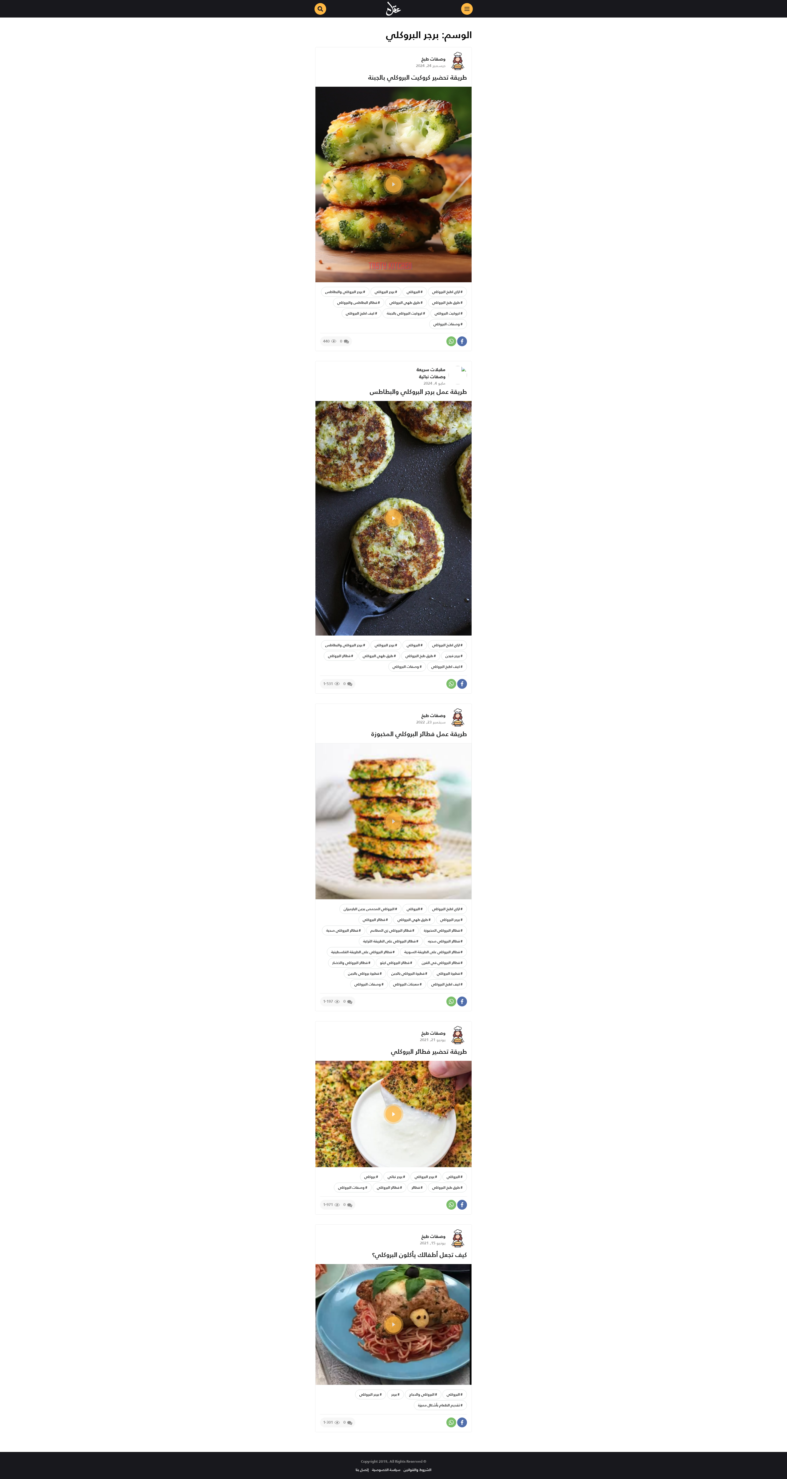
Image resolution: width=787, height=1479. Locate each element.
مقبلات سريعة (431, 369)
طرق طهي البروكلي (405, 302)
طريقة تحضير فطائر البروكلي (429, 1051)
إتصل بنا (362, 1470)
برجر (394, 1394)
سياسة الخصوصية (386, 1470)
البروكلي (413, 292)
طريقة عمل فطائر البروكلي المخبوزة (419, 733)
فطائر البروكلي (339, 656)
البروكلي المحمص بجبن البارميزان (369, 909)
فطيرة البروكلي (448, 973)
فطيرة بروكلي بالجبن (363, 973)
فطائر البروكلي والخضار (350, 963)
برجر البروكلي (384, 292)
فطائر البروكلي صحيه (444, 941)
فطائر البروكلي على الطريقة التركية (389, 941)
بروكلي (369, 1177)
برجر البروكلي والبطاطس (343, 292)
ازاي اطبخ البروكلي (446, 292)
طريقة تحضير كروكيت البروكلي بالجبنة (417, 77)
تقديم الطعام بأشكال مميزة (439, 1405)
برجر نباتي (395, 1177)
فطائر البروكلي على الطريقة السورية (432, 952)
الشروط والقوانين (417, 1470)
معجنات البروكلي (406, 984)
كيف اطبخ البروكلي (360, 313)
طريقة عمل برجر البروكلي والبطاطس (418, 391)
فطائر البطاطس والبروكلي (357, 302)
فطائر (416, 1187)
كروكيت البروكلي (447, 313)
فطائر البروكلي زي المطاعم (391, 930)
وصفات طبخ (433, 59)
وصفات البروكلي (446, 324)
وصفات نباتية (432, 376)
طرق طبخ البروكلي (446, 302)
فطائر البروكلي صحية (342, 930)
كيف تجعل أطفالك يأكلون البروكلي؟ (419, 1254)
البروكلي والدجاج (421, 1394)
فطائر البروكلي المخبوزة (442, 930)
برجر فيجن (452, 656)
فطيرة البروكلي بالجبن (408, 973)
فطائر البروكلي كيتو (394, 963)
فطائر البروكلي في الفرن (441, 963)
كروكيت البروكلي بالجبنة (404, 313)
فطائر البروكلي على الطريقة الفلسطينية (361, 952)
